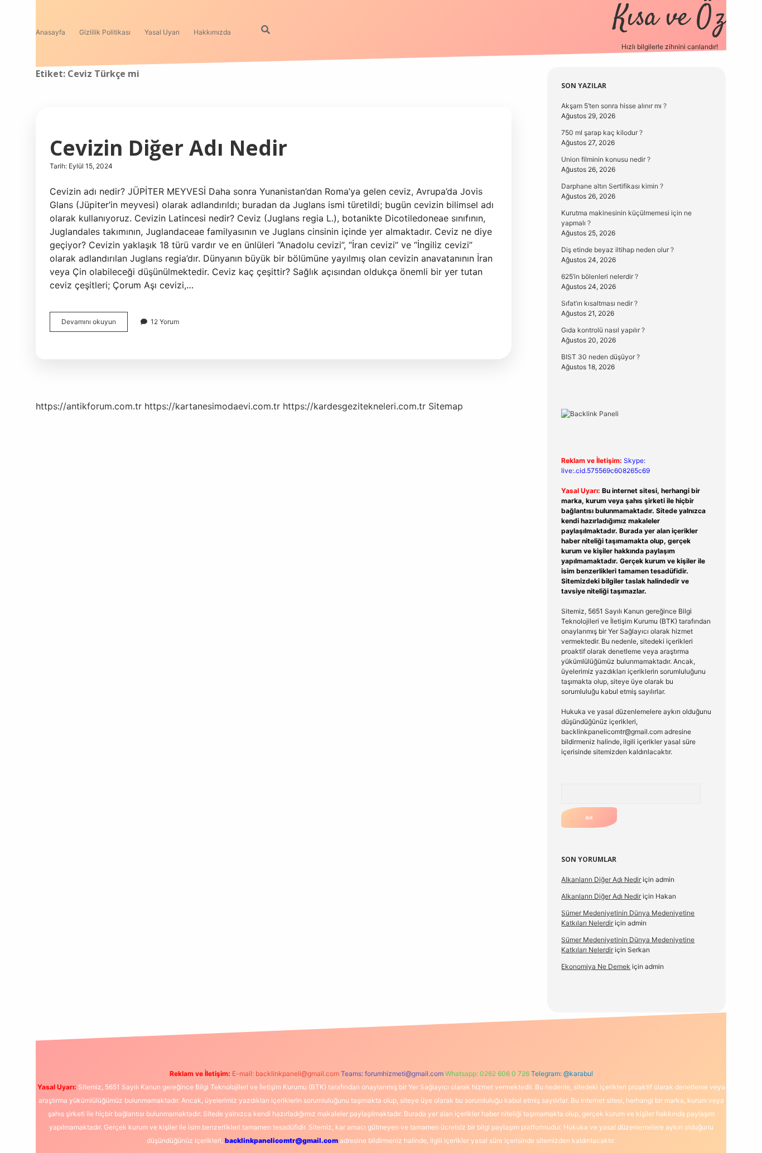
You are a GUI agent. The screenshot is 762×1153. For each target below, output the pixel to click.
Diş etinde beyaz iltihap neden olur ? (617, 249)
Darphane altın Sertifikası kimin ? (612, 186)
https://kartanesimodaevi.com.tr (212, 406)
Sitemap (445, 406)
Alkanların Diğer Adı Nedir (601, 879)
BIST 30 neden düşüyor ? (600, 357)
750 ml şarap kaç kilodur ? (602, 132)
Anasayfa (50, 32)
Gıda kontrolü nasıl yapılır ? (603, 330)
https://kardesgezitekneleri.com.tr (354, 406)
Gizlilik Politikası (105, 32)
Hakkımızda (212, 32)
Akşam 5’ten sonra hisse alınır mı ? (614, 106)
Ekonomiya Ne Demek (595, 966)
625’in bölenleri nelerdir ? (599, 276)
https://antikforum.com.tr (89, 406)
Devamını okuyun (94, 324)
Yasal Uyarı (162, 32)
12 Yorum (165, 321)
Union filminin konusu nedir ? (605, 159)
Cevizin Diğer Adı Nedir (168, 147)
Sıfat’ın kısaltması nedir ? (599, 303)
